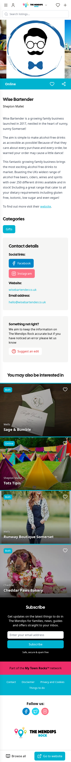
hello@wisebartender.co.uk (27, 302)
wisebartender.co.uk (23, 290)
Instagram (24, 274)
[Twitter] (35, 711)
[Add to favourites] (52, 84)
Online (10, 84)
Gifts (9, 229)
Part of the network (35, 668)
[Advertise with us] (65, 5)
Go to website (52, 756)
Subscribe (35, 644)
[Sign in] (13, 5)
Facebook (24, 263)
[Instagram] (45, 711)
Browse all (19, 756)
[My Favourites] (58, 5)
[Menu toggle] (5, 5)
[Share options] (64, 84)
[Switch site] (46, 5)
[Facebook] (26, 711)
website (45, 206)
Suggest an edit (28, 351)
